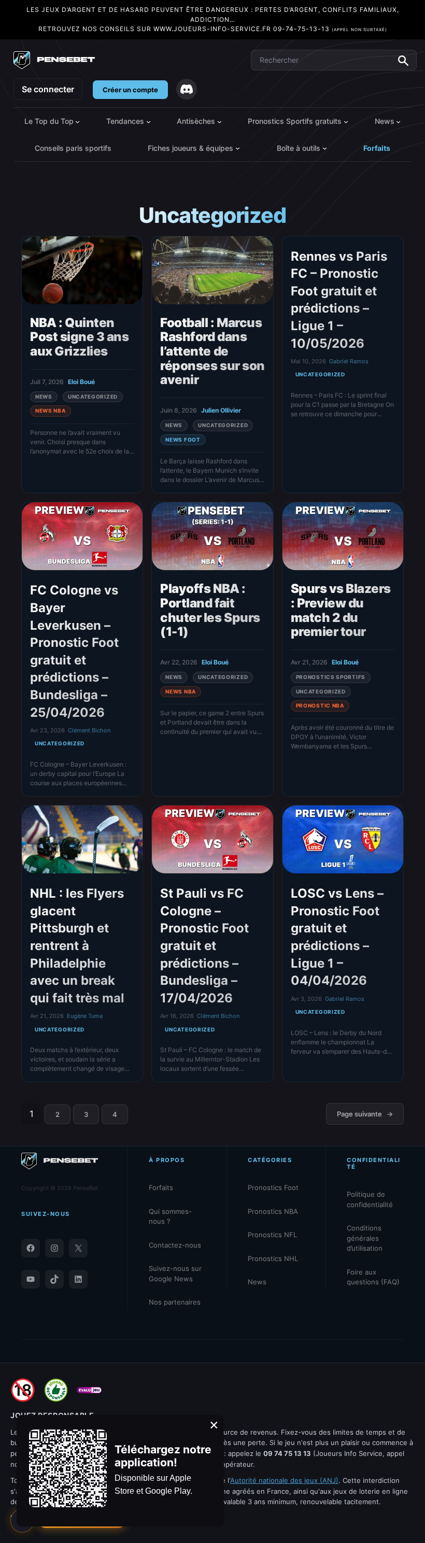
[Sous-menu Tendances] (148, 121)
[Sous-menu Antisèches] (219, 121)
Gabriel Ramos (349, 361)
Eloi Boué (81, 382)
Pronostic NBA (320, 705)
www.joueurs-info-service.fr (212, 29)
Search (403, 60)
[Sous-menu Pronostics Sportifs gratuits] (346, 121)
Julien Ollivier (221, 410)
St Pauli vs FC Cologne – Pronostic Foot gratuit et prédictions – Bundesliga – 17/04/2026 (204, 946)
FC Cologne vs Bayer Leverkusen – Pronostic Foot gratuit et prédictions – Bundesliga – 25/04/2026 (74, 651)
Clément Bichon (89, 730)
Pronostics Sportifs (330, 677)
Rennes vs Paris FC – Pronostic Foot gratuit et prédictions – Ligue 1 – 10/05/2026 (339, 300)
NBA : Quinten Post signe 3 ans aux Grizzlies (79, 337)
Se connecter (48, 89)
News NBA (50, 410)
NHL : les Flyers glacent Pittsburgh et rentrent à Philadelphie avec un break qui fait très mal (77, 946)
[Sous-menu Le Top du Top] (77, 121)
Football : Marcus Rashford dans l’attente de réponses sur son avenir (212, 351)
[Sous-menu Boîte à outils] (324, 148)
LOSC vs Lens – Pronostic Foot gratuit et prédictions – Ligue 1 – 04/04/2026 (337, 937)
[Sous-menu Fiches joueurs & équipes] (237, 148)
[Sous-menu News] (398, 121)
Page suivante (365, 1114)
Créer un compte (130, 90)
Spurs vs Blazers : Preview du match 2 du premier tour (341, 610)
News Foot (182, 439)
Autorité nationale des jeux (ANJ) (284, 1480)
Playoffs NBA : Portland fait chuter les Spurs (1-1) (210, 610)
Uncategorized (93, 396)
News (43, 396)
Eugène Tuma (85, 1016)
